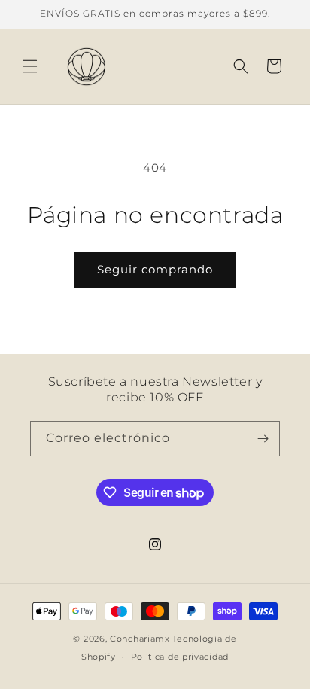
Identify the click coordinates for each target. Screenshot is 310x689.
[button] (30, 66)
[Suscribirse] (262, 438)
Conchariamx (140, 638)
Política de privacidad (180, 656)
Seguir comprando (155, 269)
